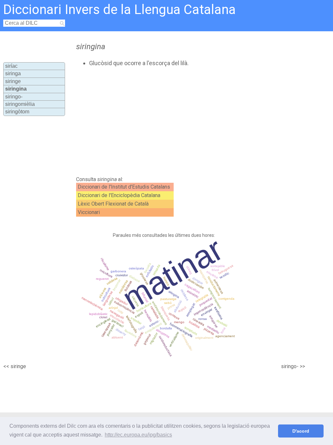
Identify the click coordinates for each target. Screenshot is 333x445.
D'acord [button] (300, 431)
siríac (11, 66)
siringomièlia (20, 104)
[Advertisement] (184, 121)
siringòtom (17, 111)
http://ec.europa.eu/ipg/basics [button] (138, 435)
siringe (13, 81)
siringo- (13, 96)
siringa (13, 73)
